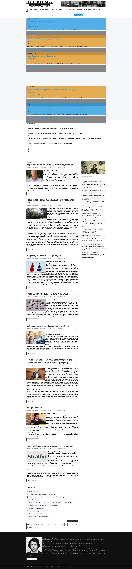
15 (45, 524)
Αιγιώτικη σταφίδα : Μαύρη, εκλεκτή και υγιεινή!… (91, 181)
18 (55, 524)
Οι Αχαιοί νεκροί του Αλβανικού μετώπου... (41, 56)
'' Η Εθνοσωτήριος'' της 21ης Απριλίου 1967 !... (93, 229)
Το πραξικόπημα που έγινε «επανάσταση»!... (41, 21)
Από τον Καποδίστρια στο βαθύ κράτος (39, 511)
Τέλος (37, 527)
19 (59, 524)
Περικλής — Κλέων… (34, 491)
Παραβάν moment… (35, 407)
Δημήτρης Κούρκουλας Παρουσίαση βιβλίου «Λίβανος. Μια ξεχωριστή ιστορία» (50, 128)
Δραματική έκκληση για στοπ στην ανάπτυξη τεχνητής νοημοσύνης (46, 497)
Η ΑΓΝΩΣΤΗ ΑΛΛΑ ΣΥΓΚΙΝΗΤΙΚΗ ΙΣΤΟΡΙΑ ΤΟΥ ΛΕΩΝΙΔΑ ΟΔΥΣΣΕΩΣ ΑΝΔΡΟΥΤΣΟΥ (50, 502)
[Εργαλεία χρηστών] (77, 167)
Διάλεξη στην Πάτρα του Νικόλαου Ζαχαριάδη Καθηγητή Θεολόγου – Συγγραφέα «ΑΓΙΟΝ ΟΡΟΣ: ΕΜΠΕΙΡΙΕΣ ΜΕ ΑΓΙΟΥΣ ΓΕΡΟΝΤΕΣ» (64, 138)
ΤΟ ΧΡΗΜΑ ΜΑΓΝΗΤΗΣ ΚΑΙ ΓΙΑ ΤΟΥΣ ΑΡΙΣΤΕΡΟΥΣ (47, 293)
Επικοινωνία (96, 10)
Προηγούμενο (38, 524)
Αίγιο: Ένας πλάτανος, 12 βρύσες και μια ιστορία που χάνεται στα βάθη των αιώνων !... (56, 107)
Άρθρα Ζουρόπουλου (57, 10)
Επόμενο (30, 527)
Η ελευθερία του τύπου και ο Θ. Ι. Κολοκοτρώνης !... (90, 198)
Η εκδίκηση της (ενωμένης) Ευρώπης (38, 516)
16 (48, 524)
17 (52, 524)
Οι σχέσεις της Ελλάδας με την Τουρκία (43, 255)
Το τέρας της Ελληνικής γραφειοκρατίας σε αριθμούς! (92, 220)
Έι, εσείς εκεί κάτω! (34, 500)
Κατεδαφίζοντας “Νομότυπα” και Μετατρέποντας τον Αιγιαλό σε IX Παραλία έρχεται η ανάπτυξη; (56, 133)
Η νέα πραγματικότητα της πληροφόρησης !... (93, 206)
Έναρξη (29, 524)
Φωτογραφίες (70, 10)
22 (69, 524)
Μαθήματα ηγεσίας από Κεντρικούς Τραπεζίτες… (48, 325)
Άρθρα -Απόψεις (45, 10)
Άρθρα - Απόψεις (32, 92)
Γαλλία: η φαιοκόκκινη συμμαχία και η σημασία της (42, 494)
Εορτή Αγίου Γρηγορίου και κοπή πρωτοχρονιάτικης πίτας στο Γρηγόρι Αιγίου (50, 143)
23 (72, 524)
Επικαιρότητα (34, 10)
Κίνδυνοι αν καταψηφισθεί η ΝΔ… (38, 514)
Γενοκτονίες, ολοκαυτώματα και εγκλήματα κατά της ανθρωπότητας (93, 191)
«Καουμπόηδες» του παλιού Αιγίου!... (91, 252)
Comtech (61, 566)
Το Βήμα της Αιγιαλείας (84, 10)
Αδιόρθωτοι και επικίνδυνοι (36, 508)
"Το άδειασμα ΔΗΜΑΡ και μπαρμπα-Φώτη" (92, 244)
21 (66, 524)
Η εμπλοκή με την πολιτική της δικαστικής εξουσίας (49, 164)
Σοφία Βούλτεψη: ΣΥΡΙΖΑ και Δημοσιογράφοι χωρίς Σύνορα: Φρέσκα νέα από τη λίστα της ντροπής (49, 361)
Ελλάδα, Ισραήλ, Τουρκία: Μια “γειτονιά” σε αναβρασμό (43, 505)
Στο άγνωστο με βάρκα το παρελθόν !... (92, 213)
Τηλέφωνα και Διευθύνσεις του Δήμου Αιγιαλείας (43, 39)
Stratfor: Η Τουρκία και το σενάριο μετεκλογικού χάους (50, 445)
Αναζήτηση (79, 15)
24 (76, 524)
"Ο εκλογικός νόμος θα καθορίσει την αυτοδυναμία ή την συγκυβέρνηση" (91, 236)
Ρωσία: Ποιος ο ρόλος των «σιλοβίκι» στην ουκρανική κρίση (50, 201)
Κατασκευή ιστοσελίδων (45, 566)
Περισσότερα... (33, 193)
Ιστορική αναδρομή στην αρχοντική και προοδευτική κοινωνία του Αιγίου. (51, 89)
